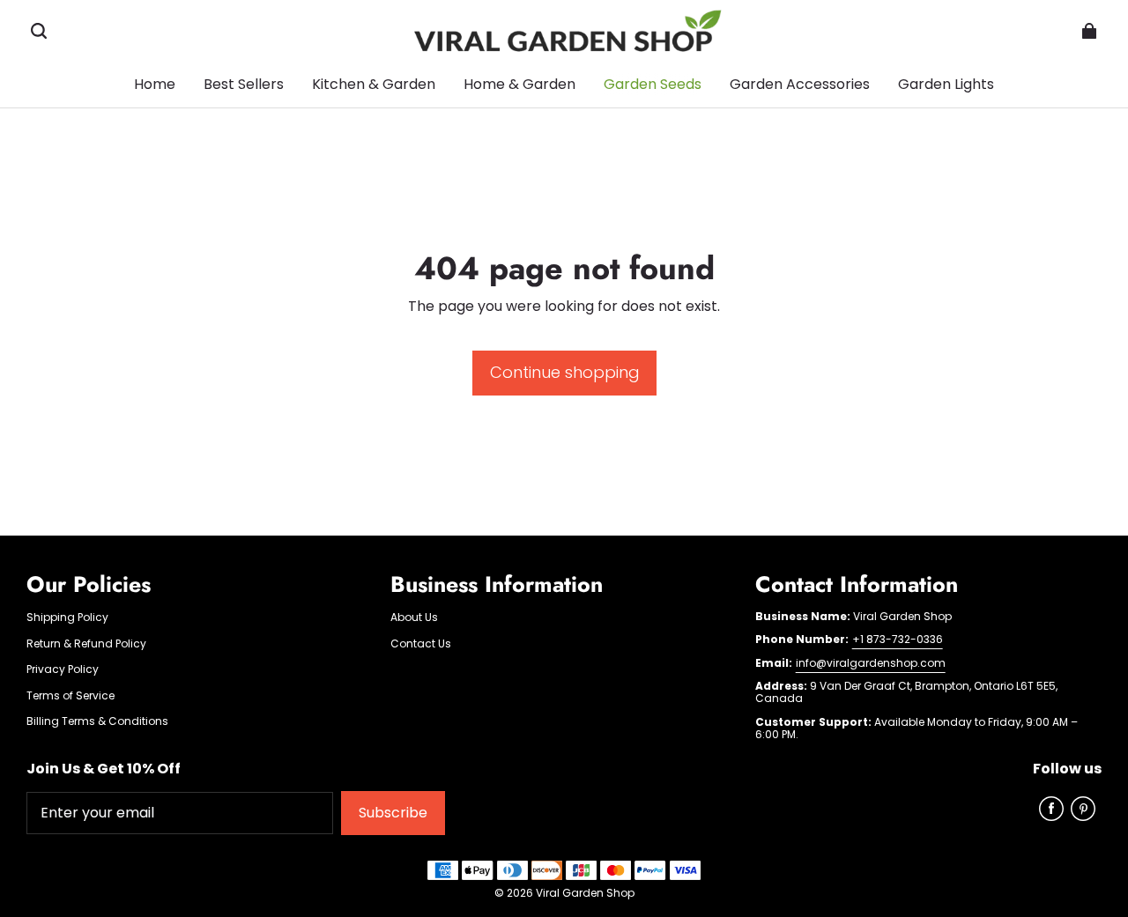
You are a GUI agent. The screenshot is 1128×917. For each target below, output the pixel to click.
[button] (38, 30)
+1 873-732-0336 (897, 639)
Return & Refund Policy (86, 644)
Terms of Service (70, 696)
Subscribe (393, 812)
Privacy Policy (62, 669)
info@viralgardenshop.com (871, 662)
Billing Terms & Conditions (97, 721)
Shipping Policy (67, 617)
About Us (414, 617)
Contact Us (420, 644)
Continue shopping (564, 372)
